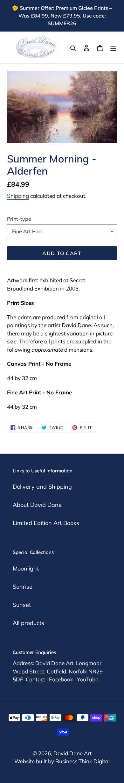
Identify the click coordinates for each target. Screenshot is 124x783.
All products (28, 623)
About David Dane (37, 504)
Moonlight (26, 568)
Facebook (61, 679)
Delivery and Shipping (42, 486)
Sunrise (22, 586)
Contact (35, 679)
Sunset (22, 604)
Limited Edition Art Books (46, 523)
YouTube (87, 679)
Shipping (18, 195)
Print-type (19, 219)
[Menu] (113, 47)
